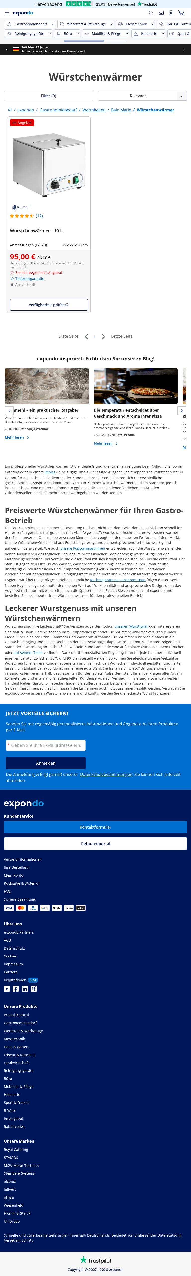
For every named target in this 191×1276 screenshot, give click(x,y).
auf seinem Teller (28, 652)
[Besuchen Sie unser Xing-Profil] (34, 990)
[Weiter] (103, 336)
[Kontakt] (161, 13)
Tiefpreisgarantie (29, 278)
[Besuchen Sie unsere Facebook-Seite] (16, 990)
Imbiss (50, 472)
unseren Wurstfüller (131, 626)
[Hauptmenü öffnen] (7, 13)
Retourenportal (95, 843)
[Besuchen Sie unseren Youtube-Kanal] (7, 990)
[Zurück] (86, 336)
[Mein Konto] (171, 12)
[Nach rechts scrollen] (8, 49)
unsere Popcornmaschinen (82, 548)
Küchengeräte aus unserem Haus (118, 579)
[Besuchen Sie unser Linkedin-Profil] (25, 990)
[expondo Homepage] (10, 110)
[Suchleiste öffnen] (151, 12)
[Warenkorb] (181, 12)
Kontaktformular (95, 827)
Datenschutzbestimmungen (106, 774)
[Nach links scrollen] (22, 49)
